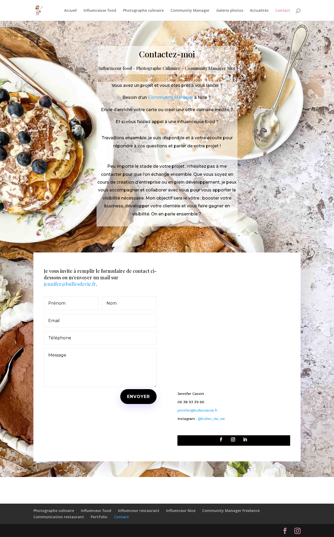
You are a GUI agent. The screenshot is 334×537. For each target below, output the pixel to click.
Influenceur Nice (180, 510)
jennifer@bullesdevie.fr (70, 284)
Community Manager (190, 11)
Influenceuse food (100, 11)
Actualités (259, 11)
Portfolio (99, 516)
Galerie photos (229, 11)
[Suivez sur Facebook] (221, 439)
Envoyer (138, 396)
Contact (282, 11)
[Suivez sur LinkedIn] (245, 439)
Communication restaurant (58, 516)
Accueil (70, 11)
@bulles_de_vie (211, 419)
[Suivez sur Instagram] (233, 439)
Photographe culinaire (143, 11)
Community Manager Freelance (231, 510)
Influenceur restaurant (138, 510)
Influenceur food (96, 510)
